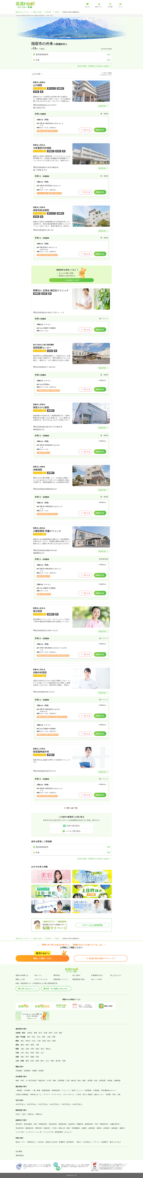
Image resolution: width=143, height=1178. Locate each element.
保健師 (34, 1071)
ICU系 (49, 1080)
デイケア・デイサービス (52, 1094)
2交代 (18, 1114)
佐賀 (32, 1061)
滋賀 (37, 1049)
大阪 (22, 1049)
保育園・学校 (92, 1080)
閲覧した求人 (20, 979)
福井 (43, 1037)
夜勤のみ (39, 1114)
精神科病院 (56, 1090)
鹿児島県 (48, 12)
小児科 (54, 1128)
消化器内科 (53, 1124)
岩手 (40, 1033)
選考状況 (57, 975)
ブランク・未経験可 (100, 1142)
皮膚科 (84, 1128)
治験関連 (117, 1080)
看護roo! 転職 (37, 12)
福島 (60, 1033)
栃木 (49, 1041)
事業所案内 (20, 1155)
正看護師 (19, 1071)
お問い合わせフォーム (29, 989)
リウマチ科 (20, 1132)
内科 (35, 1124)
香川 (27, 1057)
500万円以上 (43, 1104)
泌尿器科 (91, 1128)
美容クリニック (77, 1090)
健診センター (99, 1094)
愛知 (22, 1045)
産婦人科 (62, 1128)
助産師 (41, 1071)
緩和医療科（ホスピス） (64, 1132)
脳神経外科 (29, 1128)
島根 (37, 1053)
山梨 (48, 1037)
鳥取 (32, 1053)
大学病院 (27, 1090)
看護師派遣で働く (78, 979)
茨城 (44, 1041)
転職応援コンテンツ (61, 979)
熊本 (42, 1061)
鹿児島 (58, 1061)
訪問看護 (61, 1080)
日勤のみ (31, 1114)
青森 (35, 1033)
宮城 (45, 1033)
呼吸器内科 (43, 1124)
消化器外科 (20, 1128)
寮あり (79, 1142)
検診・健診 (82, 1080)
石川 (38, 1037)
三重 (37, 1045)
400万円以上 (32, 1104)
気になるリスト (116, 975)
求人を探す (76, 975)
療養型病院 (46, 1090)
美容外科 (19, 1124)
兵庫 (32, 1049)
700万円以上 (66, 1104)
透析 (54, 1080)
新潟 (28, 1037)
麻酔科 (122, 1128)
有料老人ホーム (36, 1094)
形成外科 (47, 1128)
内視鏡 (109, 1080)
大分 (47, 1061)
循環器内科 (63, 1124)
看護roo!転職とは (22, 975)
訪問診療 (102, 1080)
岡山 (27, 1053)
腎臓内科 (80, 1124)
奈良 (42, 1049)
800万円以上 (77, 1104)
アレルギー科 (48, 1132)
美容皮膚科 (28, 1124)
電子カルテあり (115, 1142)
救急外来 (41, 1080)
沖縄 (64, 1061)
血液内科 (71, 1124)
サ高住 (78, 1094)
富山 (33, 1037)
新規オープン (20, 1142)
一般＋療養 (36, 1090)
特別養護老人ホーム (108, 1090)
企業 (119, 1094)
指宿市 (57, 12)
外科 (96, 1124)
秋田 (50, 1033)
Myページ (38, 975)
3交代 (24, 1114)
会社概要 (19, 1151)
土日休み (41, 1142)
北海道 (29, 1033)
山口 (42, 1053)
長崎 (37, 1061)
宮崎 (52, 1061)
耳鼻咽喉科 (76, 1128)
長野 (54, 1037)
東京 (22, 1041)
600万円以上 (55, 1104)
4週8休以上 (31, 1142)
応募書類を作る (97, 975)
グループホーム (68, 1094)
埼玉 (34, 1041)
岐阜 (27, 1045)
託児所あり (87, 1142)
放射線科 (114, 1128)
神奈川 (28, 1041)
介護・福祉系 (71, 1080)
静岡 (32, 1045)
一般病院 (19, 1090)
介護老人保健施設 (22, 1094)
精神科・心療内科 (103, 1128)
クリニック (66, 1090)
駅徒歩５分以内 (51, 1142)
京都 (27, 1049)
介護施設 (96, 1090)
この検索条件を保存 (71, 280)
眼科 (68, 1128)
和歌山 (48, 1049)
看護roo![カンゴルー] (22, 12)
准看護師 (27, 1071)
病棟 (17, 1080)
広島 (22, 1053)
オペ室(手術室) (31, 1080)
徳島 (22, 1057)
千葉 (39, 1041)
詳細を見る (100, 130)
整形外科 (38, 1128)
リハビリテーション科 (33, 1132)
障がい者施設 (88, 1094)
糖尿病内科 (89, 1124)
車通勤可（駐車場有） (67, 1142)
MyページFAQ (96, 979)
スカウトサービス (41, 979)
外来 (22, 1080)
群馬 (54, 1041)
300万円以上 (20, 1104)
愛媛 (32, 1057)
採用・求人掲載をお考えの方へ (57, 989)
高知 (37, 1057)
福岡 (27, 1061)
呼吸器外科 (104, 1124)
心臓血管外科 (114, 1124)
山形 (55, 1033)
